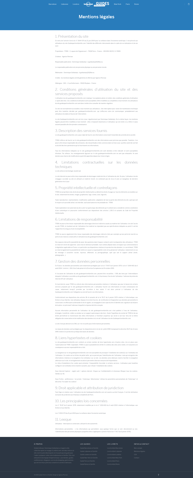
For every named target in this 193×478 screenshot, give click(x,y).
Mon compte (138, 448)
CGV (135, 454)
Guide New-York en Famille (89, 458)
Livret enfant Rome (113, 464)
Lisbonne (64, 4)
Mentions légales (139, 451)
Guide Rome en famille (87, 464)
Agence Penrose (63, 475)
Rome (136, 4)
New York (117, 4)
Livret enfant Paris (113, 461)
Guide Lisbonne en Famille (88, 451)
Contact (136, 458)
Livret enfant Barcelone (115, 448)
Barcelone (52, 4)
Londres (76, 4)
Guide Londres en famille (88, 454)
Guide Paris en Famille (87, 461)
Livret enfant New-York (114, 458)
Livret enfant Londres (114, 454)
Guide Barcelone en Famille (89, 448)
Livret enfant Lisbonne (114, 451)
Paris (128, 4)
